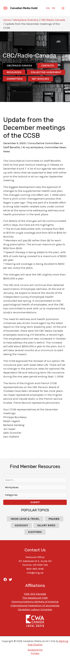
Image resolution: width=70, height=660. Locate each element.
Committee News (55, 147)
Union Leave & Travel (25, 518)
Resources (14, 72)
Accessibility (35, 649)
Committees (15, 78)
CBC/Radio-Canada (53, 19)
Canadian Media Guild (23, 8)
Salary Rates (46, 525)
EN (48, 8)
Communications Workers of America (35, 601)
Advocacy (21, 525)
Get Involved (40, 78)
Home (7, 19)
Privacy (35, 653)
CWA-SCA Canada (35, 593)
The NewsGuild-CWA (35, 597)
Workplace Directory (25, 19)
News (6, 151)
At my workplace (32, 147)
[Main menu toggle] (63, 8)
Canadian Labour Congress (35, 609)
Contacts (47, 65)
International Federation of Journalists (35, 605)
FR (53, 8)
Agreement (46, 72)
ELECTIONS (35, 531)
